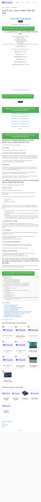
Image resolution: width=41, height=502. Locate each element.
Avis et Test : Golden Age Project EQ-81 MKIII (14, 307)
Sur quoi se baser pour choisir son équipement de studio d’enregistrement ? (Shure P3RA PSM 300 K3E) (21, 297)
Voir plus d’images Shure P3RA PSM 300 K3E (18, 28)
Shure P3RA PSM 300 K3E (20, 18)
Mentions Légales (5, 424)
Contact (3, 422)
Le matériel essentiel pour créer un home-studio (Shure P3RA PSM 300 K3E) (16, 290)
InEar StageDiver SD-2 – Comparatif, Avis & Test (14, 314)
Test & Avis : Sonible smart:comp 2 (11, 305)
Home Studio (34, 2)
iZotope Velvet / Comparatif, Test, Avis (12, 315)
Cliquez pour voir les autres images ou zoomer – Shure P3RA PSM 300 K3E (20, 109)
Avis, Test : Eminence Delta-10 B (11, 310)
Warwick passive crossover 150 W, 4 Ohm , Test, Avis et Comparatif (18, 311)
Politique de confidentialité (7, 421)
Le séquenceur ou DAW (9, 292)
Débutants (17, 2)
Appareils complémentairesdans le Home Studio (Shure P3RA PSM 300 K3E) (16, 285)
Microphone (7, 289)
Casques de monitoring (9, 296)
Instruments (27, 2)
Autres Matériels (14, 7)
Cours (22, 2)
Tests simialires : (9, 299)
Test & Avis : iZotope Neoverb (10, 306)
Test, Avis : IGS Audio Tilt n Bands (11, 308)
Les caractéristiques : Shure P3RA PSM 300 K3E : (12, 280)
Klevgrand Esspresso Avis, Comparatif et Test (14, 316)
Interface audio (7, 291)
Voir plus (21, 128)
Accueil (3, 7)
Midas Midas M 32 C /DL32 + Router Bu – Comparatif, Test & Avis (17, 312)
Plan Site (3, 426)
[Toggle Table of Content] (36, 277)
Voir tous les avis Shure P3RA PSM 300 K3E (18, 96)
